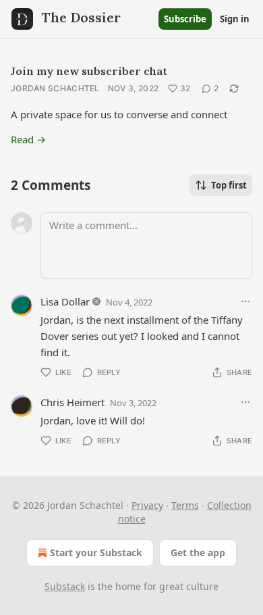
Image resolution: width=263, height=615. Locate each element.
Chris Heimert (72, 402)
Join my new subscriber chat (89, 71)
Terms (185, 505)
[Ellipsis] (245, 301)
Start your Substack (96, 552)
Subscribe (185, 19)
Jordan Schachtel (55, 88)
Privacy (147, 505)
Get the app (198, 552)
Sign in (235, 19)
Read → (28, 139)
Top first (229, 185)
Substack (65, 586)
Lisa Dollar (65, 301)
